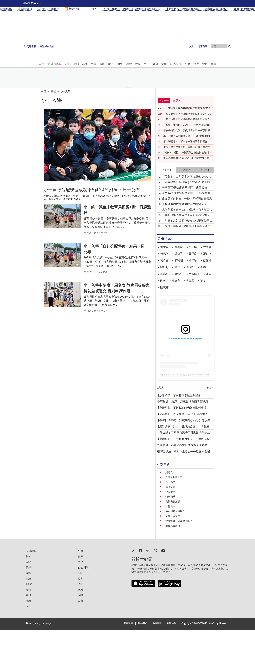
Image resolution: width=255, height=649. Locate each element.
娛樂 (213, 63)
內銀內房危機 (172, 501)
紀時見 (169, 472)
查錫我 (190, 280)
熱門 (76, 63)
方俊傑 (207, 247)
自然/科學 (176, 63)
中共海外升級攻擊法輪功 (178, 521)
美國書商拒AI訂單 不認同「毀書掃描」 (186, 187)
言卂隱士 (194, 273)
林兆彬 (164, 267)
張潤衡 (190, 267)
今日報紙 (31, 550)
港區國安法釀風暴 (175, 511)
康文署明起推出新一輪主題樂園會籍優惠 (185, 141)
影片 (28, 556)
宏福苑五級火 (172, 525)
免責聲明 (157, 623)
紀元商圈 (202, 46)
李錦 (203, 267)
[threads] (148, 550)
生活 (146, 63)
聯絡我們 (142, 623)
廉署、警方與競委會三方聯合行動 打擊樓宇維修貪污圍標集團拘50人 (188, 147)
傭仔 (177, 267)
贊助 (191, 46)
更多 (203, 280)
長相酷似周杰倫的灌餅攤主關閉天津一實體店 (187, 204)
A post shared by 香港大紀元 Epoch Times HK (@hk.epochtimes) (195, 374)
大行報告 (170, 506)
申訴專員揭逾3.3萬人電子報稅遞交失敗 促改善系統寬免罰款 (187, 158)
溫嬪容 (176, 280)
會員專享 (56, 63)
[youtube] (163, 550)
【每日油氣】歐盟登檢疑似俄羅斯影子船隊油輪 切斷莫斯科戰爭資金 (187, 119)
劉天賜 (193, 247)
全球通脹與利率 (173, 477)
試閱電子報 (30, 46)
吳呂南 (193, 253)
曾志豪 (164, 247)
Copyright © (187, 623)
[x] (155, 550)
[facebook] (140, 550)
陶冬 (163, 280)
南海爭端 (170, 487)
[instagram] (132, 550)
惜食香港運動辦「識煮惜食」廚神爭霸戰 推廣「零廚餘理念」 (188, 130)
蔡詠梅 (207, 260)
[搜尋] (229, 46)
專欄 (129, 63)
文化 (164, 63)
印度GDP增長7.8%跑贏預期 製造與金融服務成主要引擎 (187, 152)
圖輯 (80, 595)
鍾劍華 (179, 247)
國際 (102, 63)
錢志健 (164, 253)
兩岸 (93, 63)
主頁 (43, 91)
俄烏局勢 (170, 496)
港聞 (85, 63)
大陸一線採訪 (172, 516)
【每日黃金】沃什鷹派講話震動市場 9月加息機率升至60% (187, 113)
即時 (67, 63)
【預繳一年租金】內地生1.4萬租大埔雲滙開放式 (188, 125)
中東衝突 (170, 491)
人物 (28, 606)
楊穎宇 (193, 260)
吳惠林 (164, 273)
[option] (97, 145)
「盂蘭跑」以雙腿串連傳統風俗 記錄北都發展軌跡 (187, 177)
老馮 (208, 273)
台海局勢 (170, 482)
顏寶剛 (179, 260)
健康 (155, 63)
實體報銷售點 (47, 46)
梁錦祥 (179, 253)
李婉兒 (179, 273)
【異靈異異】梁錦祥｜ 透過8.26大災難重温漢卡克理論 (187, 182)
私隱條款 (171, 623)
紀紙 (187, 63)
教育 (205, 63)
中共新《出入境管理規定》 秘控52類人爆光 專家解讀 (187, 215)
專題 (28, 595)
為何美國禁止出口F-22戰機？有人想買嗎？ (185, 210)
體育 (196, 63)
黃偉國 (164, 260)
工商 (80, 600)
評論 (138, 63)
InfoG (120, 63)
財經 (111, 63)
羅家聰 (207, 253)
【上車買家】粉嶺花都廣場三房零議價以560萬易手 (187, 108)
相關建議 (128, 623)
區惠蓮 (164, 287)
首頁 (41, 63)
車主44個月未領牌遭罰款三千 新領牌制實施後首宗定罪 (188, 136)
